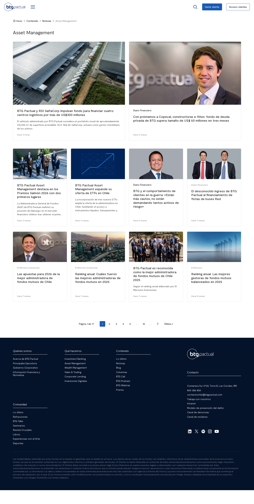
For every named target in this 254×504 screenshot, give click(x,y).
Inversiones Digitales (76, 380)
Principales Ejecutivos (25, 363)
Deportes (18, 443)
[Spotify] (203, 431)
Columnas (121, 372)
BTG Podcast (123, 380)
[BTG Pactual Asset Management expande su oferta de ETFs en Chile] (98, 187)
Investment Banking (75, 358)
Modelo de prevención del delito (205, 407)
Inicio (19, 20)
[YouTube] (216, 431)
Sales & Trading (73, 372)
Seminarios (19, 425)
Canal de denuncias (198, 412)
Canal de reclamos (197, 416)
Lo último (121, 358)
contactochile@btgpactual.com (204, 394)
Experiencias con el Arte (26, 438)
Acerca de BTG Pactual (25, 358)
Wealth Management (76, 367)
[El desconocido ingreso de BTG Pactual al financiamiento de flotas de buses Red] (214, 187)
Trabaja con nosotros (199, 399)
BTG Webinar (123, 385)
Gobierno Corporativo (25, 367)
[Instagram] (210, 431)
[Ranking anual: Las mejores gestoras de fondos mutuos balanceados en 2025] (214, 267)
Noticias (46, 20)
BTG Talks (18, 421)
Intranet (191, 403)
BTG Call (120, 376)
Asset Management (75, 363)
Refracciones (20, 416)
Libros (16, 434)
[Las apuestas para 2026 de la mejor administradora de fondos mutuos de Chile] (40, 267)
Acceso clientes (238, 6)
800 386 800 (194, 390)
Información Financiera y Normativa (26, 374)
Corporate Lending (75, 376)
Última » (168, 323)
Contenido (32, 20)
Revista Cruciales (22, 429)
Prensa (120, 389)
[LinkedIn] (189, 431)
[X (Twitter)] (196, 431)
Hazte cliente (212, 6)
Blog (118, 367)
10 (144, 323)
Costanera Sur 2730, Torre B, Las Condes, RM (212, 385)
